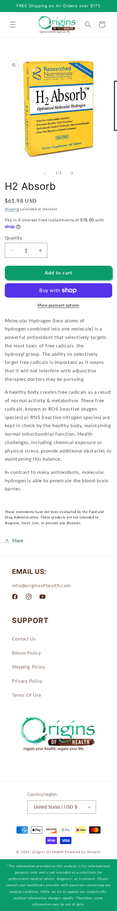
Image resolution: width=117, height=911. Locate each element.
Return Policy (26, 653)
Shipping (12, 209)
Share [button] (18, 540)
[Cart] (102, 24)
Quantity (13, 238)
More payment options (59, 305)
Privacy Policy (27, 681)
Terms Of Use (26, 695)
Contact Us (24, 638)
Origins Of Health (48, 852)
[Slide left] (45, 173)
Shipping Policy (28, 666)
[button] (13, 24)
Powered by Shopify (82, 852)
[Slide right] (72, 173)
